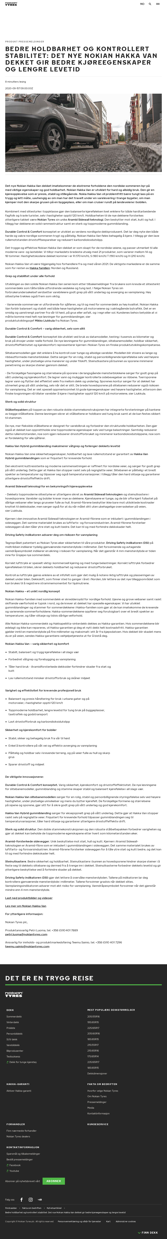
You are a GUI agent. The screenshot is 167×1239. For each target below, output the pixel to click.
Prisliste (11, 1028)
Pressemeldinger (96, 1102)
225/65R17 (93, 1028)
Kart (108, 1221)
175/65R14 (93, 1056)
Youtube (14, 1170)
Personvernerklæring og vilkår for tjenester (79, 1221)
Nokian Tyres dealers (18, 1136)
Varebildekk (13, 1045)
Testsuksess (13, 1056)
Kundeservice (97, 1124)
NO (142, 4)
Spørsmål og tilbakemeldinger (23, 1153)
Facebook (15, 1165)
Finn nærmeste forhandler (22, 1130)
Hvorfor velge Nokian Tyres (102, 1090)
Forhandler (16, 1124)
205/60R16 (93, 1033)
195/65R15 (93, 1022)
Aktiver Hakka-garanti (19, 1090)
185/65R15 (93, 1039)
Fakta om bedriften (102, 1084)
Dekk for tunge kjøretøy (23, 1062)
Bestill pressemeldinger (20, 1159)
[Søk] (150, 4)
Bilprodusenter (15, 1050)
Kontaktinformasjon (98, 1113)
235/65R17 (93, 1062)
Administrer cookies (126, 1221)
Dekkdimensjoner (97, 1073)
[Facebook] (21, 1199)
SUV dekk (12, 1039)
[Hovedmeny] (158, 4)
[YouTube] (39, 1199)
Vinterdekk (13, 1022)
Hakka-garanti (18, 1084)
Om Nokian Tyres (96, 1096)
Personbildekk (15, 1033)
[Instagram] (30, 1199)
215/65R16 (93, 1050)
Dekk (10, 1010)
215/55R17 (93, 1045)
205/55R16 (93, 1016)
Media (90, 1107)
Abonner (53, 1181)
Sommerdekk (14, 1016)
